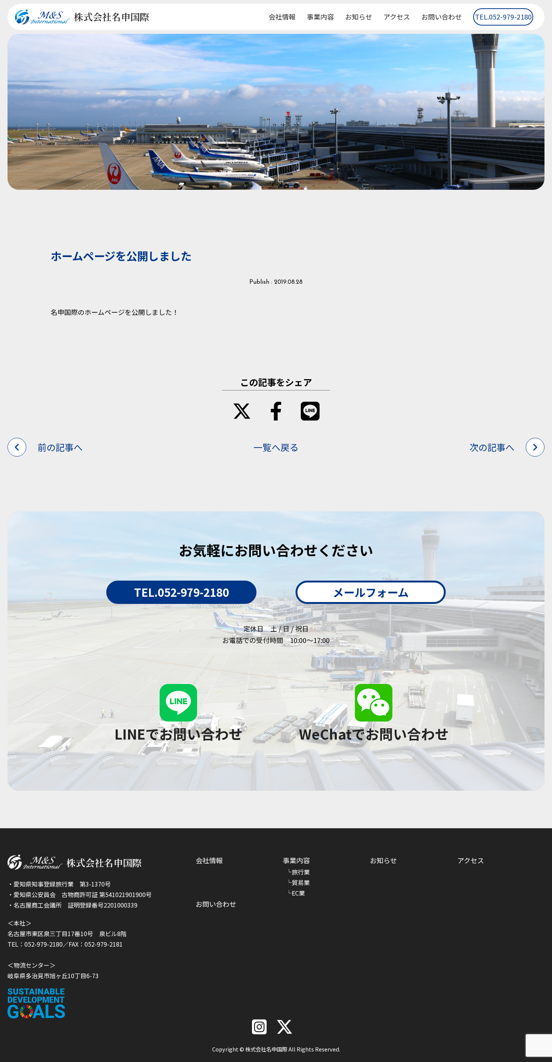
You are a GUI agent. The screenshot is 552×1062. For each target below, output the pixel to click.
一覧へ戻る (276, 447)
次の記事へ (491, 447)
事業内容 (320, 16)
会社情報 (282, 16)
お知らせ (358, 16)
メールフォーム (371, 592)
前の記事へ (60, 447)
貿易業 (301, 882)
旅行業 (301, 871)
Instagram (259, 1026)
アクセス (396, 16)
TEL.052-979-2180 (503, 16)
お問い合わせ (441, 16)
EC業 (298, 892)
